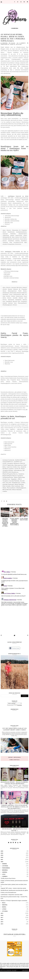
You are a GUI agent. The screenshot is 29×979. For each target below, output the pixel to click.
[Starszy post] (27, 635)
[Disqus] (14, 549)
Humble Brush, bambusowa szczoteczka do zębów (14, 890)
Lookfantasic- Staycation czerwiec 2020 (11, 894)
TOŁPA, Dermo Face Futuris (8, 878)
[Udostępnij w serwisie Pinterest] (7, 501)
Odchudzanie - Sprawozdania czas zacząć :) (14, 829)
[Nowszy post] (1, 635)
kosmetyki (12, 44)
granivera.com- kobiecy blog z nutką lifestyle (9, 970)
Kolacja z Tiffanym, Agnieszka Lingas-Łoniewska (14, 900)
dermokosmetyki (5, 44)
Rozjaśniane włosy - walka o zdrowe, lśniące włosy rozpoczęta (14, 782)
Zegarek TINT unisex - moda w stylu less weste (13, 888)
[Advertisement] (14, 617)
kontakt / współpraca (14, 757)
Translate (19, 705)
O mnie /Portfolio (14, 759)
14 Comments (22, 43)
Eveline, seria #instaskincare (8, 892)
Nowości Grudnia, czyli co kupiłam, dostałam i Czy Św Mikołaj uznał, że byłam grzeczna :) (14, 806)
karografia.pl (25, 970)
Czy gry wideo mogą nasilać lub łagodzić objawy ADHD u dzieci (14, 729)
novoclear (18, 44)
